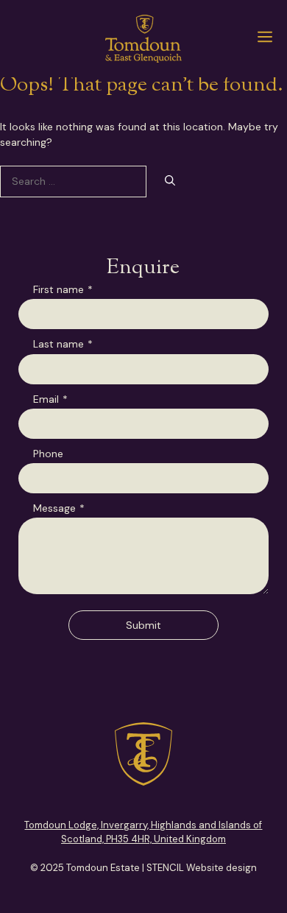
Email (50, 399)
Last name (63, 343)
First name (63, 289)
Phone (48, 453)
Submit (143, 625)
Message (59, 508)
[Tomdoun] (143, 38)
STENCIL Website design (201, 867)
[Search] (170, 181)
